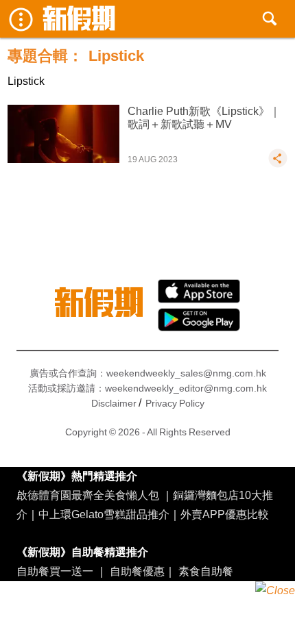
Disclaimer (114, 403)
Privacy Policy (174, 403)
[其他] (278, 164)
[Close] (275, 591)
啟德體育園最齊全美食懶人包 (87, 495)
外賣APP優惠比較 (224, 514)
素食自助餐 (205, 571)
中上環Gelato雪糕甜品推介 (103, 514)
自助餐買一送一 (54, 571)
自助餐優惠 (137, 571)
